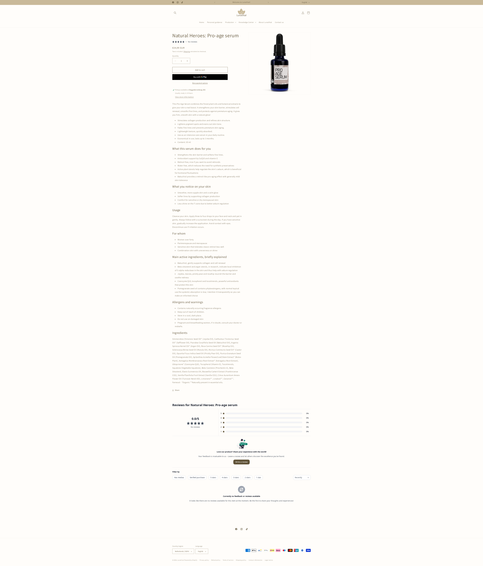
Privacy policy (204, 560)
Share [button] (177, 390)
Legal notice (269, 560)
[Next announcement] (268, 2)
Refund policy (215, 560)
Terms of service (228, 560)
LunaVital (180, 560)
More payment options (200, 83)
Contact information (255, 560)
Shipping (187, 51)
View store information (184, 97)
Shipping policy (241, 560)
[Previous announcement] (214, 2)
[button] (175, 13)
